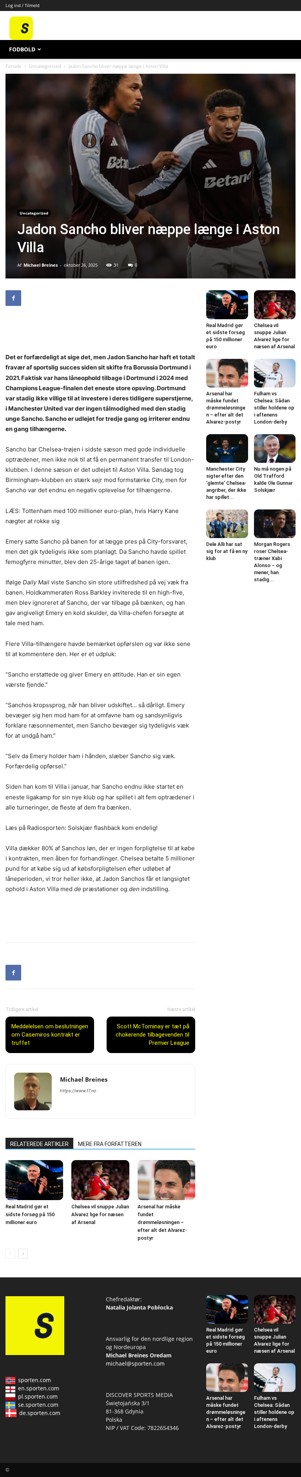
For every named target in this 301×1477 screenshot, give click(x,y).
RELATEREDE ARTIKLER (39, 1144)
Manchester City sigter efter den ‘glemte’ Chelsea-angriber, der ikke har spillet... (226, 483)
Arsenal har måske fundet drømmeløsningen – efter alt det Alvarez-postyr (162, 1222)
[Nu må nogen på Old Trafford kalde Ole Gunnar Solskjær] (275, 448)
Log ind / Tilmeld (22, 5)
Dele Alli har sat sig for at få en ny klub (226, 551)
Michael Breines (41, 265)
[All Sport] (21, 38)
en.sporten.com (38, 1388)
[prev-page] (10, 1254)
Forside (13, 66)
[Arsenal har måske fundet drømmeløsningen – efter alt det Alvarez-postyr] (166, 1180)
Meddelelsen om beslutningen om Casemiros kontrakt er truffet (49, 1034)
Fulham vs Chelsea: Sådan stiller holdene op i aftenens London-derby (274, 408)
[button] (286, 49)
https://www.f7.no (78, 1090)
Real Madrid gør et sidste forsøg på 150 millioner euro (29, 1214)
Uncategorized (45, 66)
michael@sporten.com (135, 1363)
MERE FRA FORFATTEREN (109, 1144)
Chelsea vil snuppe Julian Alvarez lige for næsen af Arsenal (100, 1214)
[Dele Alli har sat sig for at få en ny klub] (227, 523)
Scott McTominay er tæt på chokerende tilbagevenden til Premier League (152, 1034)
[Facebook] (13, 298)
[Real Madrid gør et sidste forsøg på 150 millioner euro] (34, 1180)
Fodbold (22, 49)
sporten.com (34, 1380)
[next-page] (23, 1254)
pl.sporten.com (38, 1396)
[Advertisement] (196, 28)
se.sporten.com (38, 1404)
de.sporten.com (39, 1413)
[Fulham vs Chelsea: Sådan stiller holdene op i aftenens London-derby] (275, 373)
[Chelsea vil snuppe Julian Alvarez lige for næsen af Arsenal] (100, 1180)
